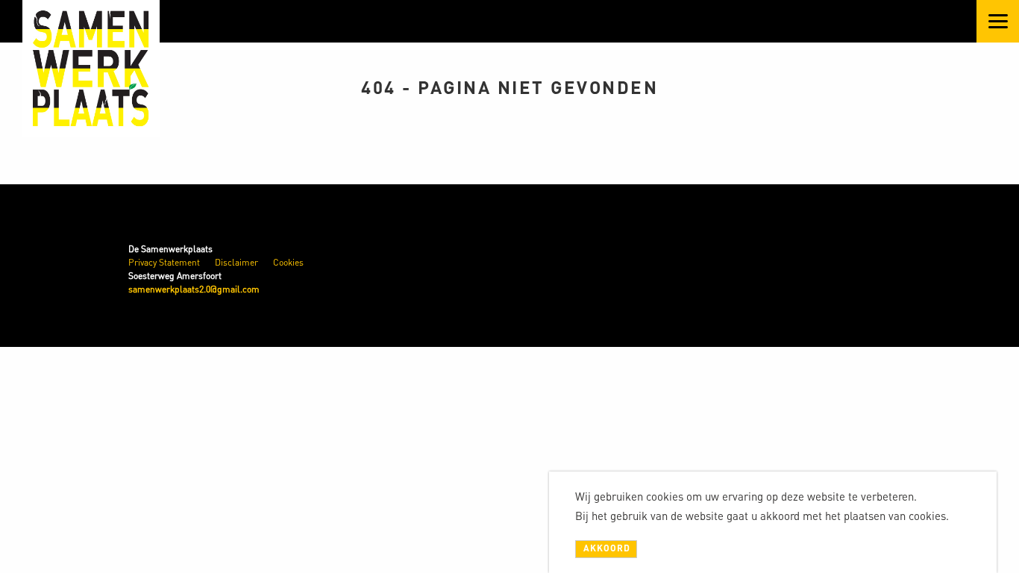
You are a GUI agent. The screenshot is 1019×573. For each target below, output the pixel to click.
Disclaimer (236, 262)
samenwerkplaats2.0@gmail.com (194, 289)
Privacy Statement (164, 262)
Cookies (288, 262)
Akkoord (606, 548)
